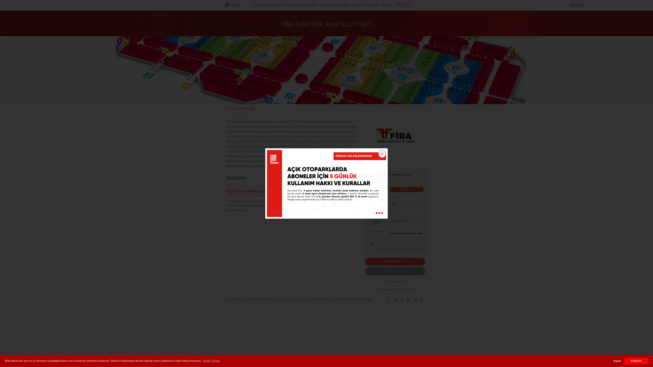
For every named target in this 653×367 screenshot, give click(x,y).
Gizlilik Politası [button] (211, 360)
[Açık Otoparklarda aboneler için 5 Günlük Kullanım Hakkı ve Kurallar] (326, 183)
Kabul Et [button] (636, 360)
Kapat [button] (617, 360)
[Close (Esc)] (382, 154)
